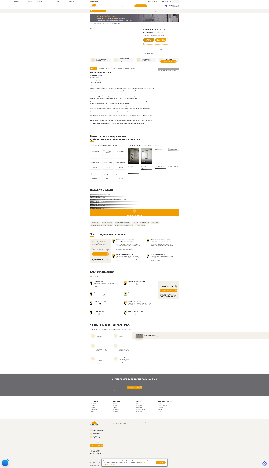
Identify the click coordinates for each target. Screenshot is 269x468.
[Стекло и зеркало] (173, 166)
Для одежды (139, 411)
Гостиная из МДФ (140, 225)
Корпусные (115, 405)
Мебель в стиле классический (122, 222)
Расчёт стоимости (141, 6)
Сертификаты (161, 413)
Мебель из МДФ (95, 222)
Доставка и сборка (104, 68)
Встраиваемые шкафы (141, 403)
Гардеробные (138, 11)
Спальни (129, 11)
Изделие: (92, 77)
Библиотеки (166, 11)
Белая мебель (155, 222)
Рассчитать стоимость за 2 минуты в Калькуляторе (155, 43)
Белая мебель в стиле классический (124, 225)
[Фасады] (133, 173)
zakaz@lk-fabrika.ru (166, 1)
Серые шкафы (139, 407)
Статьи (159, 411)
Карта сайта (176, 462)
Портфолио (176, 11)
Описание (93, 68)
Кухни (111, 11)
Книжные (115, 411)
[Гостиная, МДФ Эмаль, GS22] (134, 208)
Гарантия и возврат (129, 68)
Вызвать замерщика (148, 40)
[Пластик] (133, 166)
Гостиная (135, 222)
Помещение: (93, 75)
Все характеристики (148, 53)
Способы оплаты (117, 68)
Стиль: (92, 82)
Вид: (91, 85)
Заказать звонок (175, 6)
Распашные (116, 409)
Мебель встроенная (107, 222)
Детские (157, 11)
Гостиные (148, 11)
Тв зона (115, 413)
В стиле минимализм (140, 413)
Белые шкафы (139, 405)
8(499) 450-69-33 (174, 5)
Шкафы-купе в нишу (140, 409)
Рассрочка (160, 407)
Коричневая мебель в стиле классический (101, 225)
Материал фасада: (95, 80)
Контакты (160, 415)
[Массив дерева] (160, 149)
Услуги (159, 403)
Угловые (115, 407)
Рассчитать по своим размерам (161, 40)
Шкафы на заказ (144, 222)
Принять (160, 462)
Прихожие (119, 11)
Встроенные (116, 403)
